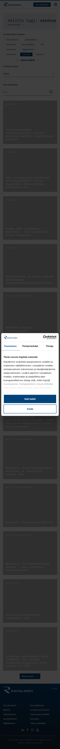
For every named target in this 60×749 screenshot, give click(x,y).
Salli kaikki (30, 398)
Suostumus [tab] (10, 346)
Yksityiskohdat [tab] (30, 346)
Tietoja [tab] (49, 346)
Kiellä (30, 409)
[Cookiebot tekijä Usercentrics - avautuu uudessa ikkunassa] (43, 337)
